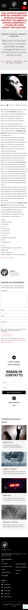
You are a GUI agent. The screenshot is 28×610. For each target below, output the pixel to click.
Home (2, 61)
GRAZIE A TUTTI (8, 442)
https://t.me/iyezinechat (14, 364)
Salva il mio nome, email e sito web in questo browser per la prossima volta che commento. (13, 330)
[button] (4, 5)
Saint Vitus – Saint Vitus (10, 522)
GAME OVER (7, 495)
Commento (4, 290)
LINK (14, 405)
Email (3, 315)
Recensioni (8, 61)
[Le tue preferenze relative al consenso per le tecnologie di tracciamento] (25, 607)
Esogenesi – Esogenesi (10, 469)
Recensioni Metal (17, 61)
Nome (3, 309)
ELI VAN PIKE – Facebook (7, 257)
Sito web (3, 321)
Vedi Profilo (15, 274)
